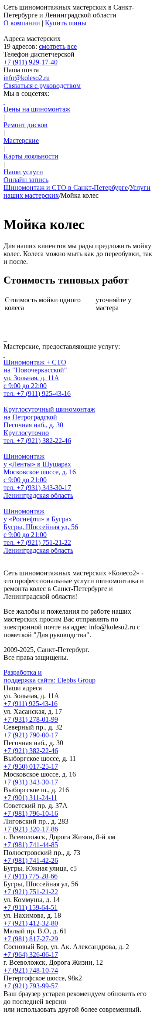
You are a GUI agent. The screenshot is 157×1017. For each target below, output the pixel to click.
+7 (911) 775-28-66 (30, 876)
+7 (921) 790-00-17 (30, 735)
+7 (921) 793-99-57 (30, 986)
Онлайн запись (25, 179)
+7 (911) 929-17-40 (30, 62)
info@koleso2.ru (26, 77)
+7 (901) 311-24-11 (30, 797)
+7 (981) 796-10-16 (30, 813)
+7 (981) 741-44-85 (30, 844)
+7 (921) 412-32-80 (30, 923)
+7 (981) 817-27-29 (30, 939)
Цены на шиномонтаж (36, 109)
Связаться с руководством (42, 85)
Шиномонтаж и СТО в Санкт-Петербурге (65, 187)
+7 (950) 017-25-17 (30, 766)
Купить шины (65, 23)
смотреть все (58, 46)
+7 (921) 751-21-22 (30, 891)
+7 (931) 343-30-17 (30, 782)
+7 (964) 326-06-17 (30, 954)
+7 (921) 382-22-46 (30, 750)
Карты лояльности (30, 156)
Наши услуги (23, 172)
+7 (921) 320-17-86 (30, 829)
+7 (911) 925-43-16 (30, 703)
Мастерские (21, 140)
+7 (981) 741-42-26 (30, 860)
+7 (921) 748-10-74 (30, 970)
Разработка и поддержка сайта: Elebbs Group (49, 676)
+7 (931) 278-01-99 (30, 719)
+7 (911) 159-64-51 (30, 907)
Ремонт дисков (25, 124)
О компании (21, 23)
